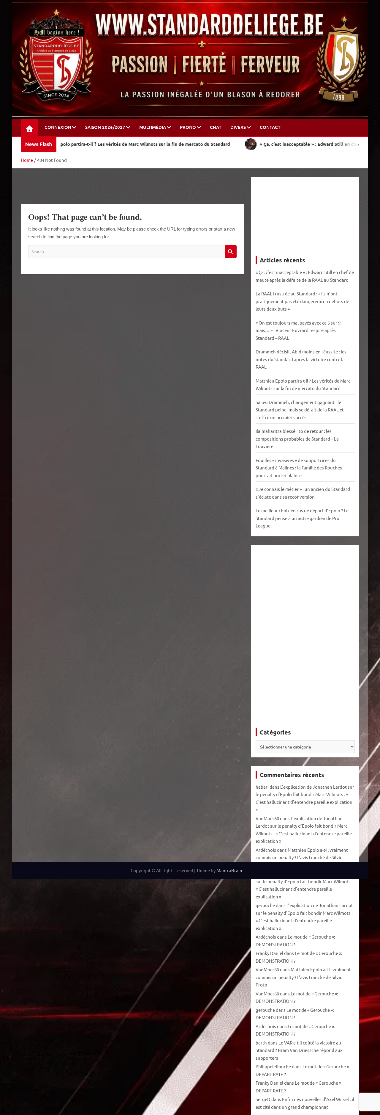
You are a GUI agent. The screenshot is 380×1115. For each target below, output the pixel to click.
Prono (188, 127)
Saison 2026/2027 (105, 127)
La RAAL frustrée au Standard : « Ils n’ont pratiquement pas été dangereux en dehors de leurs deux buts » (302, 301)
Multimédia (152, 127)
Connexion (58, 127)
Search (231, 251)
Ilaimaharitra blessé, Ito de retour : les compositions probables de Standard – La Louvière (297, 438)
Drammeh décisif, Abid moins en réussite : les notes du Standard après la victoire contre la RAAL (301, 359)
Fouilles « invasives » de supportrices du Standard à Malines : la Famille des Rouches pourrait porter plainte (299, 467)
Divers (238, 127)
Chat (215, 127)
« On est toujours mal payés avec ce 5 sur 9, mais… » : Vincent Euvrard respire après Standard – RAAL (299, 330)
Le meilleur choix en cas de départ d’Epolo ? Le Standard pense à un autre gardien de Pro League (302, 518)
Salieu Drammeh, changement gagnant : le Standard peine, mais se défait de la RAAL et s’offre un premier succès (300, 409)
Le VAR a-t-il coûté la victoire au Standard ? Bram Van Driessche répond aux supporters (299, 1050)
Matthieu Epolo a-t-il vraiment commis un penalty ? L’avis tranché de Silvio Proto (302, 857)
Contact (270, 127)
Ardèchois (266, 850)
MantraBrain (229, 870)
